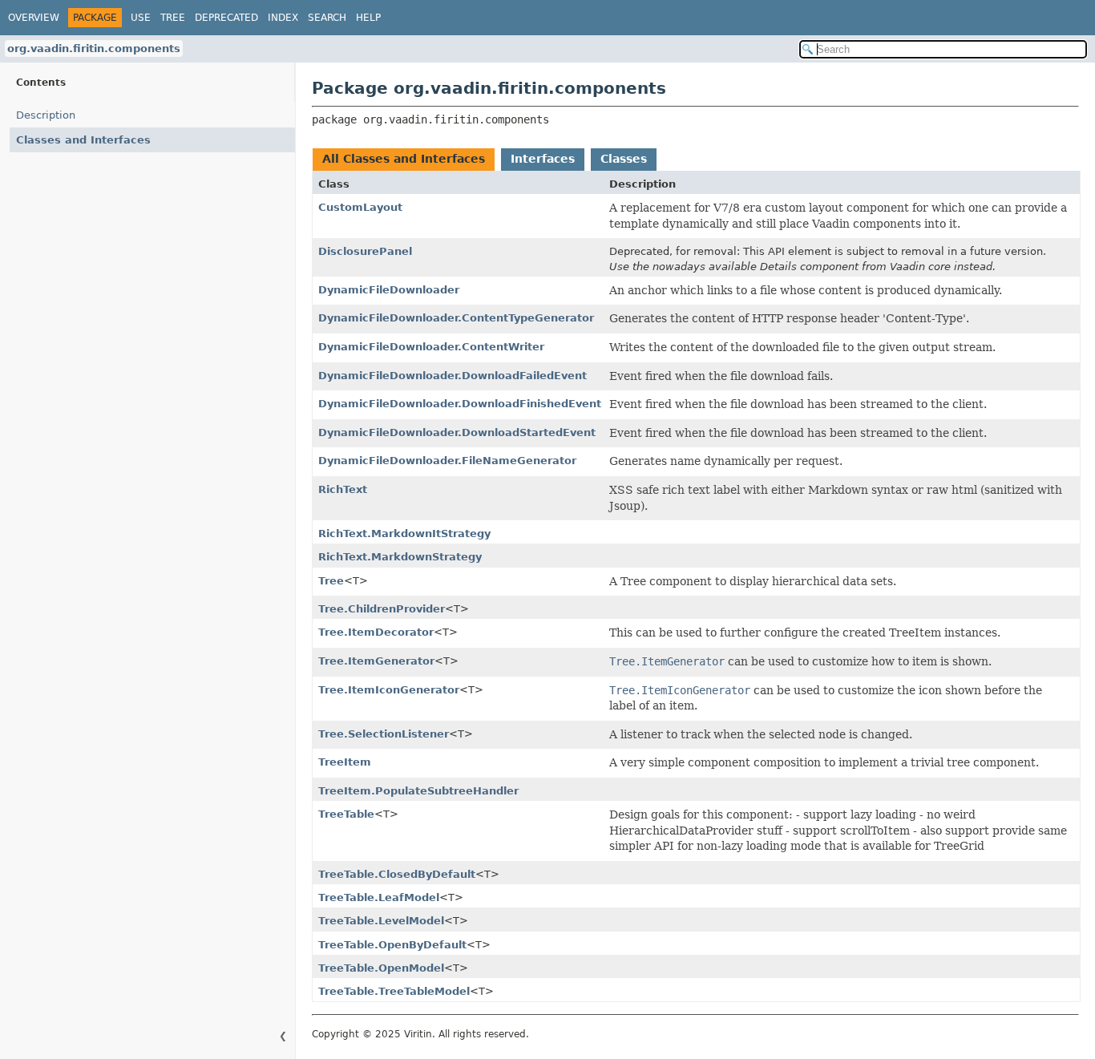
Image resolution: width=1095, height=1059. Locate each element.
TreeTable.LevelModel (381, 921)
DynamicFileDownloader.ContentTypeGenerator (456, 318)
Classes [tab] (623, 158)
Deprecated (226, 17)
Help (368, 17)
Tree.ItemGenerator (376, 661)
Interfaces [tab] (543, 158)
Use (141, 17)
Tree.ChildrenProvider (381, 609)
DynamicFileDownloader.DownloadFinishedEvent (459, 404)
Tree (172, 17)
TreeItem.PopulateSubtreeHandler (418, 791)
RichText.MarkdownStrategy (400, 557)
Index (283, 17)
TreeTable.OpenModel (381, 968)
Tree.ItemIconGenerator (388, 690)
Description (45, 115)
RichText (342, 489)
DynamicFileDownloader (388, 290)
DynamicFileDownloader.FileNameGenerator (447, 461)
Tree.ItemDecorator (376, 632)
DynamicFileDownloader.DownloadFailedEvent (452, 376)
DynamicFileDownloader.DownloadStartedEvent (457, 432)
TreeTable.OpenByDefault (392, 945)
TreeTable (346, 814)
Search (327, 17)
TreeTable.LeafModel (378, 897)
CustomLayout (360, 207)
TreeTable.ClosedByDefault (396, 874)
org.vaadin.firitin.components (93, 48)
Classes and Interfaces (83, 140)
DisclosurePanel (365, 251)
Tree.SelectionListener (383, 734)
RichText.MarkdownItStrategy (404, 533)
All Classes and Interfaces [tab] (403, 158)
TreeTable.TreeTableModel (394, 991)
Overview (33, 17)
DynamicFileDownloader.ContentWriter (431, 347)
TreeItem (344, 762)
